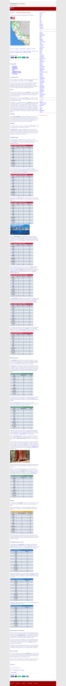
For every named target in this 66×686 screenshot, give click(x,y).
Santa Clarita (42, 87)
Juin (40, 20)
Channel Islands (16, 402)
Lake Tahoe (42, 56)
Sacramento (16, 432)
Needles (22, 471)
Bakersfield (22, 433)
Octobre (41, 25)
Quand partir (14, 73)
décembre (29, 52)
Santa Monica (32, 574)
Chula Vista (42, 44)
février (27, 51)
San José (41, 83)
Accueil (17, 48)
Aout (40, 22)
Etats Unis (28, 48)
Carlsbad (41, 40)
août (14, 52)
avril (32, 51)
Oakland (41, 64)
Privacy (36, 683)
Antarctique (42, 105)
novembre (25, 52)
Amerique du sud (43, 103)
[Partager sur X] (16, 57)
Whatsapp (19, 57)
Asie (40, 106)
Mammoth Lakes (35, 446)
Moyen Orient (42, 110)
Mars (40, 16)
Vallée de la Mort (43, 94)
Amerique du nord (43, 102)
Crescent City (13, 365)
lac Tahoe (26, 444)
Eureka (15, 140)
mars (30, 51)
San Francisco (24, 170)
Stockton (24, 432)
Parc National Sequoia (43, 71)
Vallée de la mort (13, 271)
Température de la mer (16, 71)
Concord (41, 45)
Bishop (41, 36)
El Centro (32, 472)
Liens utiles (29, 683)
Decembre (41, 28)
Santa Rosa (41, 91)
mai (34, 51)
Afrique (41, 101)
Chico (36, 431)
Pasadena (41, 73)
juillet (11, 52)
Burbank (41, 39)
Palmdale (41, 70)
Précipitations (14, 68)
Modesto (41, 60)
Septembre (41, 24)
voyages (17, 3)
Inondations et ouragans (16, 72)
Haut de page (12, 664)
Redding (28, 431)
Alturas (34, 298)
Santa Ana (41, 85)
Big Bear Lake (42, 35)
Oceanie (41, 111)
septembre (17, 52)
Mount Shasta (42, 61)
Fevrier (41, 14)
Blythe (41, 37)
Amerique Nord (22, 48)
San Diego (19, 197)
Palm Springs (21, 269)
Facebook (12, 57)
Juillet (41, 21)
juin (36, 51)
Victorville (41, 95)
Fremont (41, 50)
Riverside (41, 75)
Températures (14, 67)
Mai (40, 18)
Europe (41, 109)
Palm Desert (42, 67)
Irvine (41, 53)
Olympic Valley (42, 66)
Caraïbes (41, 107)
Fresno (23, 240)
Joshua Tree (42, 54)
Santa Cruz (41, 88)
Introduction (14, 66)
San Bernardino (42, 78)
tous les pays (14, 672)
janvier (24, 51)
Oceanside (41, 65)
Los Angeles (32, 398)
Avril (40, 17)
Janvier (41, 13)
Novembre (41, 26)
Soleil (13, 70)
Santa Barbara (42, 86)
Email (27, 57)
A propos (18, 683)
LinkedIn (23, 57)
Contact (23, 683)
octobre (21, 52)
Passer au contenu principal (15, 0)
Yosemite (24, 329)
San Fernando (42, 81)
